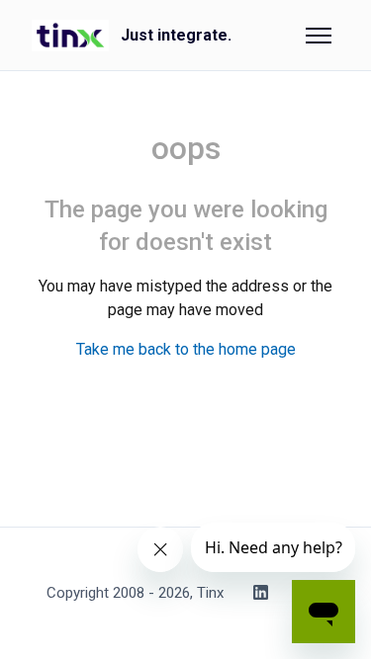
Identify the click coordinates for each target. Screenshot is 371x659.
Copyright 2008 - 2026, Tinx (135, 593)
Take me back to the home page (186, 349)
